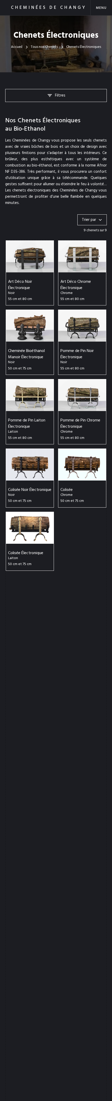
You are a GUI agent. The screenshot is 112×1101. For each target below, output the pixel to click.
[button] (101, 7)
